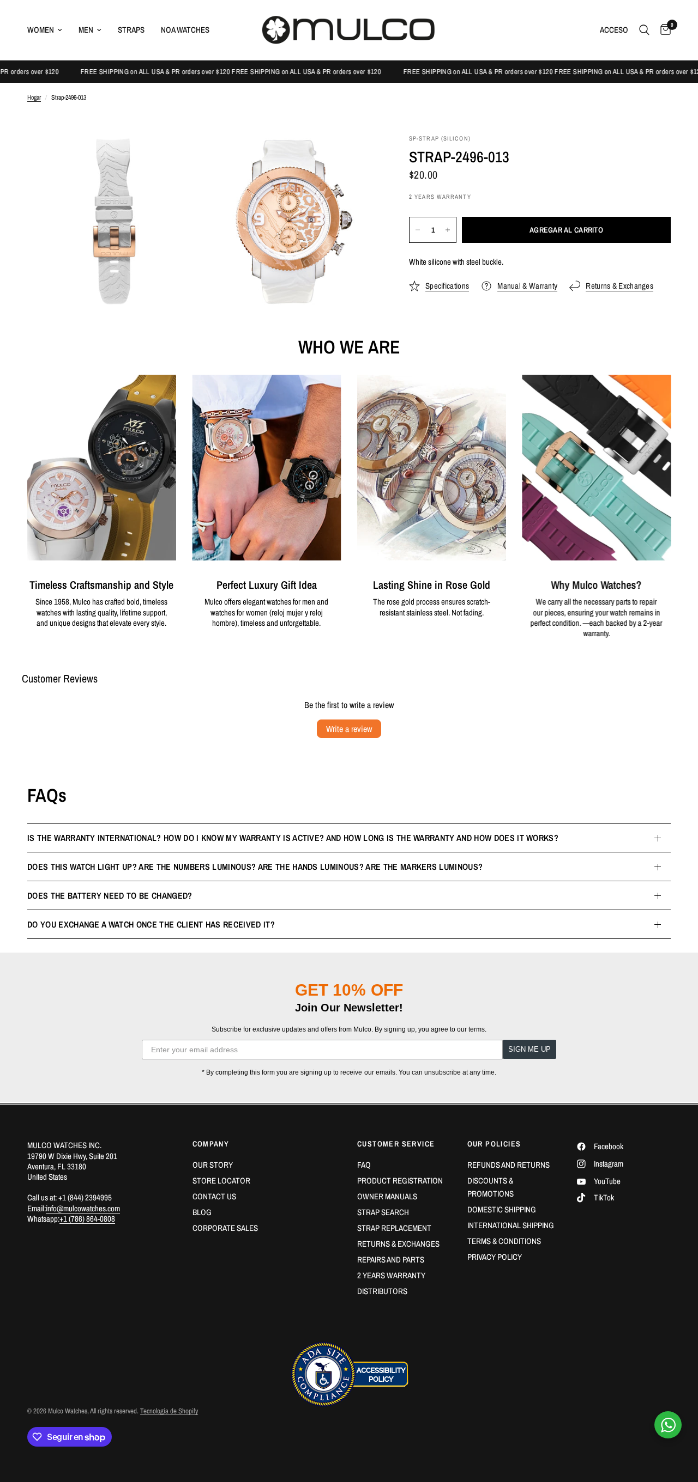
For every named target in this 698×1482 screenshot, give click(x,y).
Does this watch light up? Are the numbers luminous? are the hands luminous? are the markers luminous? (255, 867)
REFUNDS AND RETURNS (508, 1164)
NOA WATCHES (185, 29)
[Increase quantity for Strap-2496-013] (448, 229)
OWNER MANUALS (387, 1196)
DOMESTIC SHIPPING (501, 1209)
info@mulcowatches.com (83, 1208)
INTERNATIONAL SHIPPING (510, 1225)
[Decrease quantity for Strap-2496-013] (418, 229)
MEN (86, 29)
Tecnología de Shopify (169, 1411)
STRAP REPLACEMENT (394, 1228)
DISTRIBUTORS (382, 1291)
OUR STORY (212, 1164)
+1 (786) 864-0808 (87, 1218)
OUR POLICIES (494, 1144)
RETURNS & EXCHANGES (398, 1243)
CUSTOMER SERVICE (396, 1144)
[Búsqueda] (644, 30)
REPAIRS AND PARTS (390, 1259)
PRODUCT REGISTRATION (400, 1180)
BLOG (202, 1212)
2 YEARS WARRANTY (391, 1275)
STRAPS (131, 29)
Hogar (34, 98)
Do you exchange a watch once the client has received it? (151, 924)
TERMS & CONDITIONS (504, 1241)
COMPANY (211, 1144)
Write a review (349, 729)
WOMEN (40, 29)
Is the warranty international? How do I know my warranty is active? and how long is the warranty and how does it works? (292, 838)
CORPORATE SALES (225, 1228)
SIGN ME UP (529, 1049)
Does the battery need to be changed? (109, 895)
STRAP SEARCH (383, 1212)
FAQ (364, 1164)
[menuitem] (48, 30)
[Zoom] (178, 157)
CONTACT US (214, 1196)
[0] (663, 30)
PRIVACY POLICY (494, 1257)
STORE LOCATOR (221, 1180)
